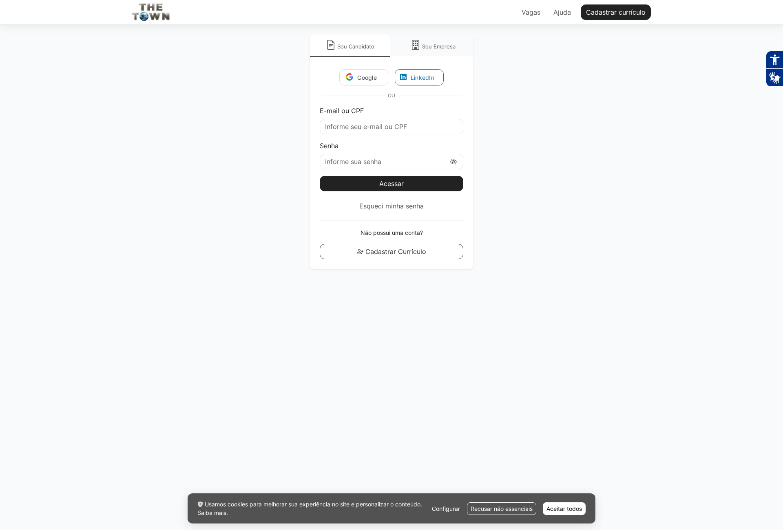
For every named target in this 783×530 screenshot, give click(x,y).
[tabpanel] (391, 162)
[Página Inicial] (151, 12)
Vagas (531, 12)
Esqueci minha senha (391, 206)
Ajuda (562, 12)
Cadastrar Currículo (394, 251)
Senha (329, 146)
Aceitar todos (564, 508)
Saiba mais (211, 512)
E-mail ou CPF (342, 111)
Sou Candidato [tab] (355, 47)
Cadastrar (616, 12)
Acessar (391, 184)
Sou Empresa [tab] (439, 47)
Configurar (446, 508)
